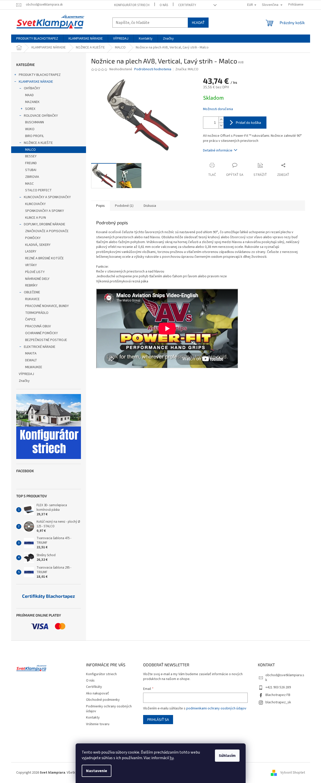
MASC (29, 183)
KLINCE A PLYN (35, 217)
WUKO (30, 129)
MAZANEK (32, 102)
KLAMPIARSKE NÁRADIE (36, 81)
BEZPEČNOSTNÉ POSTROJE (46, 340)
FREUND (31, 163)
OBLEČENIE (32, 292)
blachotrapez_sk (278, 702)
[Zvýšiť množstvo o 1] (221, 120)
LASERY (30, 251)
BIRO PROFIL (34, 136)
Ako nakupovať (97, 693)
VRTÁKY (31, 265)
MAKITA (31, 353)
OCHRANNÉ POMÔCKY (41, 333)
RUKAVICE (32, 299)
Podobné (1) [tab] (124, 205)
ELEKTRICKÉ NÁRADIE (39, 346)
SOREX (30, 108)
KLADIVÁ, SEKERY (37, 244)
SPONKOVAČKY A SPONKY (44, 210)
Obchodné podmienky (103, 699)
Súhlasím (227, 755)
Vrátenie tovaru (97, 724)
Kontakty (93, 717)
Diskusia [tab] (150, 205)
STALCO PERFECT (38, 190)
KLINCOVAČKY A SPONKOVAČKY (47, 197)
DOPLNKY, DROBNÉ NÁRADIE (44, 224)
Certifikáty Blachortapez (48, 596)
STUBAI (30, 170)
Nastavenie (96, 771)
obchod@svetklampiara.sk (284, 678)
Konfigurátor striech (131, 5)
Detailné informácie (217, 150)
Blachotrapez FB (277, 694)
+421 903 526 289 (278, 687)
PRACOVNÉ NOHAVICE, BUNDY (47, 306)
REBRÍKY (31, 285)
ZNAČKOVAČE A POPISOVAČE (47, 231)
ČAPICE (30, 319)
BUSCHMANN (34, 122)
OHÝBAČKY (32, 88)
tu (172, 758)
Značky (24, 380)
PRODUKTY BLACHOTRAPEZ (40, 74)
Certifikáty (187, 5)
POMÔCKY (33, 238)
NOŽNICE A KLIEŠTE (38, 142)
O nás (164, 5)
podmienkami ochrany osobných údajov (216, 708)
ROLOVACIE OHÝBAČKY (41, 115)
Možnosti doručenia (218, 109)
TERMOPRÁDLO (36, 312)
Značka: (186, 69)
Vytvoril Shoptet (292, 772)
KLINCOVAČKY (35, 204)
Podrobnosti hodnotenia (152, 69)
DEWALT (31, 360)
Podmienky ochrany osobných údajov (109, 709)
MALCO (30, 149)
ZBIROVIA (32, 176)
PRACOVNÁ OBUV (38, 326)
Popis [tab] (100, 205)
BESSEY (31, 156)
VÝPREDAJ (26, 374)
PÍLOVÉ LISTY (35, 272)
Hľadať (198, 22)
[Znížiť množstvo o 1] (221, 125)
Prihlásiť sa (158, 719)
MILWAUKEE (33, 367)
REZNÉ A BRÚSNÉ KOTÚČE (44, 258)
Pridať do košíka (248, 122)
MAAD (29, 95)
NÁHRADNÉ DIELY (37, 278)
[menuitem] (37, 39)
